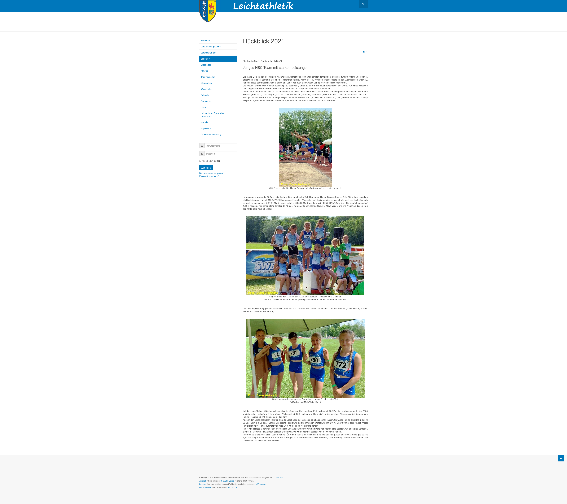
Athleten (204, 70)
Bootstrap (203, 484)
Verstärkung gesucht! (211, 46)
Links (203, 107)
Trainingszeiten (208, 76)
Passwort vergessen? (209, 176)
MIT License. (261, 484)
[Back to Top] (561, 458)
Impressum (206, 128)
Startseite (205, 40)
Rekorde (205, 95)
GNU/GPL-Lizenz (227, 480)
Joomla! (202, 480)
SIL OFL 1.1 (232, 487)
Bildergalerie (206, 82)
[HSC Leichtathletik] (207, 4)
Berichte (204, 58)
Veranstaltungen (208, 52)
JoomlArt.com (277, 477)
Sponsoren (206, 101)
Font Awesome (205, 487)
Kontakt (204, 122)
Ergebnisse (206, 64)
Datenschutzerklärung (211, 134)
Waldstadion (206, 88)
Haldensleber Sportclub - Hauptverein (212, 115)
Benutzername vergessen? (212, 173)
